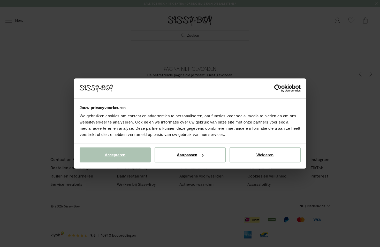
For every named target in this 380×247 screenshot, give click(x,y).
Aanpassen (187, 155)
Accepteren (115, 155)
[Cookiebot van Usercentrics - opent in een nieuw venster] (278, 88)
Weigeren (265, 155)
